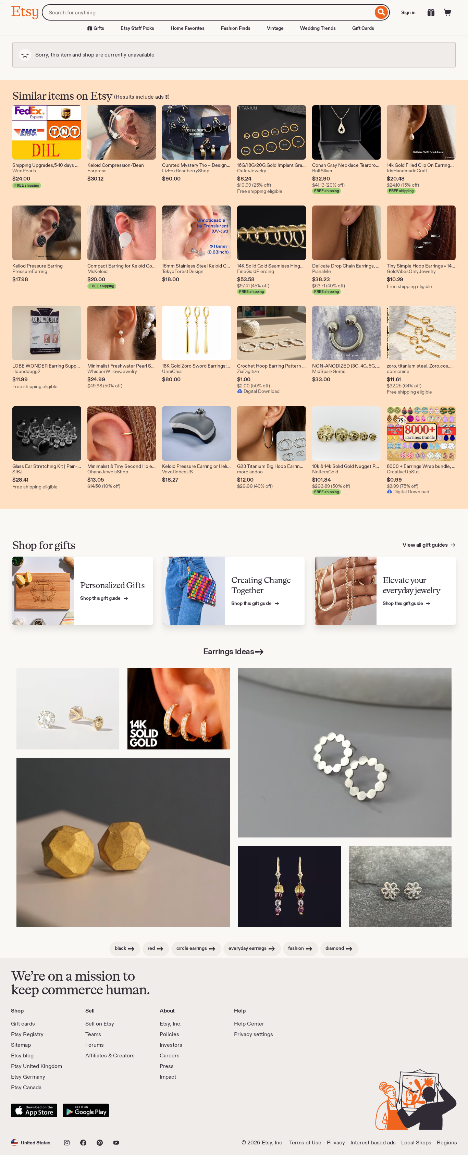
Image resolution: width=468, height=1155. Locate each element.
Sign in (408, 12)
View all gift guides (426, 545)
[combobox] (207, 12)
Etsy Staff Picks (137, 28)
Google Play (86, 1110)
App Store (34, 1110)
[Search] (381, 12)
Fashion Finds (235, 28)
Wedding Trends (318, 28)
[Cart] (447, 12)
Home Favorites (188, 28)
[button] (31, 1142)
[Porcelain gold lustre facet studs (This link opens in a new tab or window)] (123, 842)
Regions (447, 1142)
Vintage (275, 28)
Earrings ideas (228, 651)
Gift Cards (363, 28)
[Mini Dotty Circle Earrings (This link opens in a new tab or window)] (345, 753)
